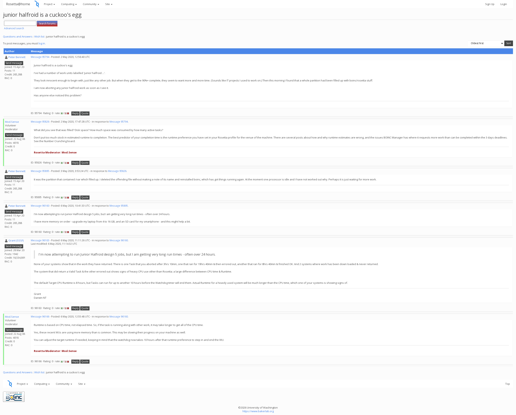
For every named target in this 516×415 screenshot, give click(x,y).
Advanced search (14, 28)
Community (90, 4)
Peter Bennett (16, 57)
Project (48, 4)
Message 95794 (40, 57)
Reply (75, 113)
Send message (14, 63)
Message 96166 (40, 316)
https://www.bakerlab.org (258, 411)
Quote (84, 113)
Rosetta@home (18, 4)
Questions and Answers (17, 36)
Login (503, 4)
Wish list (39, 36)
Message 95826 (40, 121)
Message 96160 (40, 205)
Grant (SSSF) (16, 240)
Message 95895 (40, 171)
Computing (68, 4)
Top (507, 384)
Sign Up (489, 4)
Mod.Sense (12, 122)
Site (107, 4)
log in (41, 43)
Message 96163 (40, 240)
